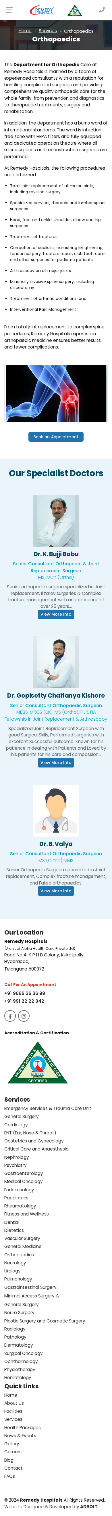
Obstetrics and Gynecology (34, 1141)
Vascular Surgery (22, 1238)
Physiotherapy (19, 1369)
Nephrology (16, 1157)
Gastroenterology (23, 1173)
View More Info (56, 526)
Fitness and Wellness (26, 1214)
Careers (13, 1452)
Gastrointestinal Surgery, (31, 1296)
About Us (14, 1403)
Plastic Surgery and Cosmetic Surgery (44, 1321)
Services (48, 31)
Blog (8, 1460)
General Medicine (23, 1246)
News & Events (20, 1436)
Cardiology (16, 1125)
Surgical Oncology (23, 1353)
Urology (12, 1271)
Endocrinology (19, 1190)
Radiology (15, 1329)
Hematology (17, 1378)
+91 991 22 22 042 (24, 1001)
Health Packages (22, 1428)
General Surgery (21, 1116)
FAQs (9, 1476)
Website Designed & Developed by (50, 1507)
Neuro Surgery (19, 1313)
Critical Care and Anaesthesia (36, 1149)
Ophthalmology (21, 1361)
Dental (11, 1222)
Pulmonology (18, 1279)
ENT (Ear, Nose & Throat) (30, 1133)
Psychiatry (15, 1165)
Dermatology (18, 1345)
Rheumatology (20, 1206)
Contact (13, 1468)
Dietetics (14, 1230)
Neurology (15, 1263)
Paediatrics (16, 1198)
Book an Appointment (56, 437)
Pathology (15, 1337)
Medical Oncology (23, 1181)
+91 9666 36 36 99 (24, 993)
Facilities (13, 1411)
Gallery (11, 1444)
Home (25, 31)
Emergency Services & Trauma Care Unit (47, 1108)
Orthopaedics (19, 1255)
